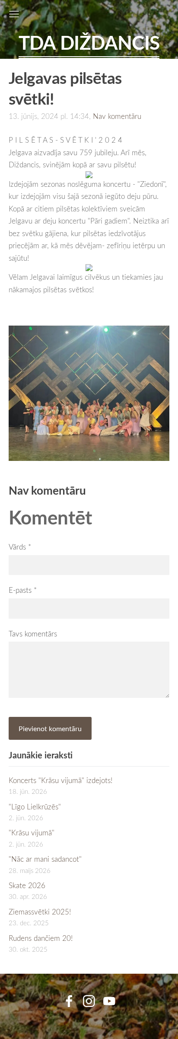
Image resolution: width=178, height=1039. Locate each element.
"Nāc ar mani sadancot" (45, 859)
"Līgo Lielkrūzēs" (35, 807)
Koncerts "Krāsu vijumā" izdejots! (60, 780)
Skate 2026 (27, 885)
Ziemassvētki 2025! (40, 912)
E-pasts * (23, 590)
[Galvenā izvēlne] (14, 14)
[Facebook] (69, 1001)
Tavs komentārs (33, 634)
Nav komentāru (117, 116)
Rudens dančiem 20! (41, 938)
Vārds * (20, 547)
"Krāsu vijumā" (31, 833)
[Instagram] (89, 1001)
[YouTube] (109, 1001)
